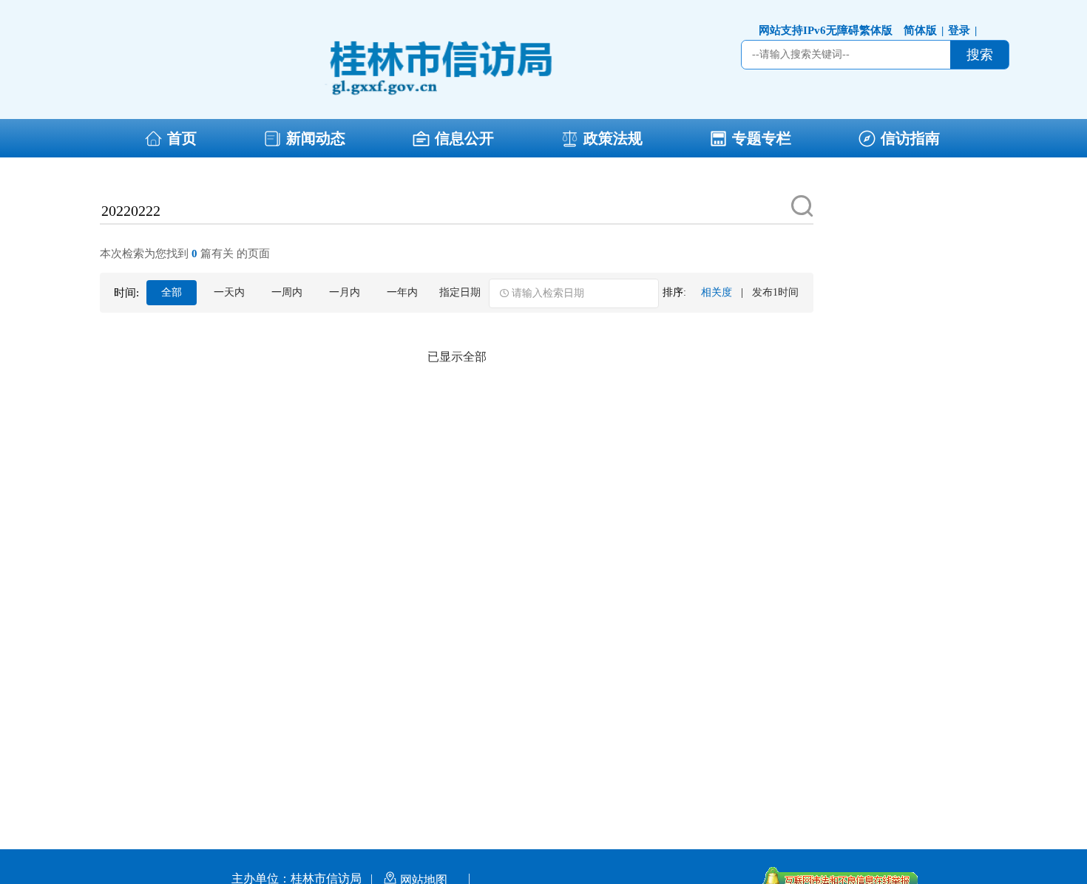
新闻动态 (315, 138)
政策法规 (613, 138)
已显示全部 (457, 356)
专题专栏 (761, 138)
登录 (962, 30)
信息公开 (464, 138)
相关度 (716, 292)
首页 (182, 138)
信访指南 (910, 138)
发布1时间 (775, 292)
